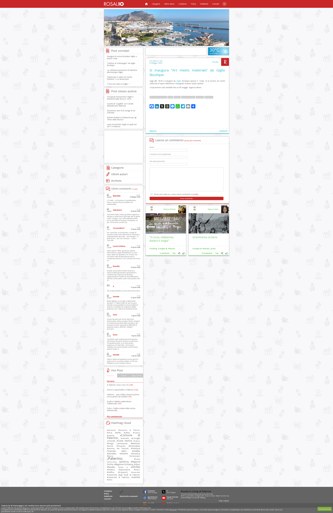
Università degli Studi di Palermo (124, 474)
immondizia (135, 446)
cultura (137, 441)
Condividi (222, 253)
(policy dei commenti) (192, 140)
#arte (170, 97)
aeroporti (111, 430)
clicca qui (173, 509)
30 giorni (110, 375)
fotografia (121, 446)
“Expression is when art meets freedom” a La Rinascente (119, 78)
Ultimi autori (169, 4)
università (136, 472)
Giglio (179, 81)
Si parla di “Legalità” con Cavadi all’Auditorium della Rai (120, 104)
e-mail (213, 496)
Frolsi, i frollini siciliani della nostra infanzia (121, 409)
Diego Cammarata (117, 443)
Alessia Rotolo (170, 209)
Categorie (156, 4)
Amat (110, 433)
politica (124, 461)
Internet (111, 448)
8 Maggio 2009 (156, 63)
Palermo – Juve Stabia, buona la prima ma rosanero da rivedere (123, 395)
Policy (193, 4)
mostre (124, 453)
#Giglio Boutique (188, 97)
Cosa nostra (125, 440)
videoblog (202, 498)
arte (118, 432)
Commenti (223, 131)
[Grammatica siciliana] (209, 223)
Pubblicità (204, 4)
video (110, 480)
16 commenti (207, 253)
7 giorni (123, 375)
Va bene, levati (324, 509)
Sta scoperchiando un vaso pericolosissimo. (123, 291)
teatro (137, 470)
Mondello (112, 453)
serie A (123, 467)
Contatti (215, 4)
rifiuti (137, 464)
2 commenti (164, 253)
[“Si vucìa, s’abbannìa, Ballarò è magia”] (166, 223)
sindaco (111, 469)
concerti (125, 438)
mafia (136, 450)
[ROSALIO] (114, 4)
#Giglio (177, 97)
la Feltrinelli (123, 448)
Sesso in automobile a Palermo (122, 389)
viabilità (136, 477)
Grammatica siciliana (205, 237)
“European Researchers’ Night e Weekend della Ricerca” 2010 (120, 98)
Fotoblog (153, 249)
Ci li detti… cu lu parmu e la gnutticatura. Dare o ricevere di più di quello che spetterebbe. (121, 202)
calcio (127, 432)
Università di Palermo (118, 477)
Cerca (224, 4)
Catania (137, 433)
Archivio (116, 180)
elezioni (136, 443)
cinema (111, 435)
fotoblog (188, 498)
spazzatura (125, 469)
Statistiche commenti (129, 496)
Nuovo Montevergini (124, 456)
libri (124, 451)
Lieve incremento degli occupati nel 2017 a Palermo (122, 125)
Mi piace (226, 253)
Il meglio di (197, 249)
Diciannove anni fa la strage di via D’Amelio (121, 111)
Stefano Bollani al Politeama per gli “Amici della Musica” (121, 118)
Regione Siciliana (124, 464)
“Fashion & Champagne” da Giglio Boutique (121, 64)
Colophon (183, 4)
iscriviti (195, 194)
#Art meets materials (158, 97)
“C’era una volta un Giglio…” (118, 84)
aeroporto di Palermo (129, 430)
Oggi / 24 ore (137, 375)
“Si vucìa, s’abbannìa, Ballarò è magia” (162, 238)
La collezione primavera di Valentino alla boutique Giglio (122, 71)
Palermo (153, 131)
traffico (111, 472)
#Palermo (208, 97)
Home (146, 4)
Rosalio (215, 62)
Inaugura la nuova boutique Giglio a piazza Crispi (122, 57)
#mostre (200, 97)
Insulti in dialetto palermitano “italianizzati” (119, 402)
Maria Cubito (213, 209)
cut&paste (226, 501)
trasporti (123, 472)
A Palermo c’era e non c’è (120, 385)
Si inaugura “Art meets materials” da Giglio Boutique (187, 72)
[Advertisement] (166, 27)
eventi (110, 446)
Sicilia (213, 249)
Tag (216, 253)
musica (136, 453)
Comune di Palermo (123, 436)
